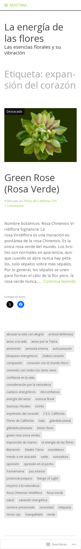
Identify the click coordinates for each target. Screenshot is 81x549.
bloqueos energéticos (22, 356)
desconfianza (49, 392)
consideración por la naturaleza (28, 385)
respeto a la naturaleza (22, 486)
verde (51, 514)
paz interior (37, 471)
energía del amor (18, 399)
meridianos (56, 450)
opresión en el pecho (39, 464)
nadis (44, 457)
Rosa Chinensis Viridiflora (24, 493)
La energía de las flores (33, 32)
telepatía (64, 507)
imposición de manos (21, 442)
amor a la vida (16, 341)
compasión (14, 363)
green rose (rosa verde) (23, 435)
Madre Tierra (34, 450)
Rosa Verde (55, 493)
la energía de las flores (58, 442)
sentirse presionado (20, 507)
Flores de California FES (40, 201)
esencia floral (44, 399)
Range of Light (47, 478)
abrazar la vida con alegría (25, 334)
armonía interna (36, 348)
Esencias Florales (18, 406)
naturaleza (60, 457)
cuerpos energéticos (21, 392)
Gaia (41, 421)
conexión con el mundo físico (47, 363)
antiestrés (13, 348)
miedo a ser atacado (21, 457)
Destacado (13, 111)
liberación (13, 450)
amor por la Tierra (44, 341)
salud (10, 500)
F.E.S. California (54, 413)
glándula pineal (60, 421)
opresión (12, 464)
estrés (39, 406)
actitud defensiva (60, 334)
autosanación (62, 348)
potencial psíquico (19, 478)
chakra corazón (53, 356)
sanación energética (33, 500)
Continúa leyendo (59, 281)
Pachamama (15, 471)
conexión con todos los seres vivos (31, 370)
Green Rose (45, 428)
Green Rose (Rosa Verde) (31, 183)
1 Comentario (14, 206)
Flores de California (20, 421)
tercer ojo (13, 514)
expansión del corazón (22, 413)
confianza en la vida (20, 377)
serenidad (47, 507)
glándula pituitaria (19, 428)
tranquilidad (33, 514)
